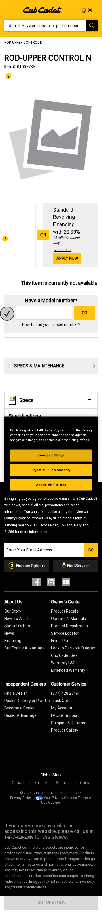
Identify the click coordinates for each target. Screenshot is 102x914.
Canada (19, 782)
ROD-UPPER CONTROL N (23, 43)
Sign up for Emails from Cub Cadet (51, 511)
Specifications (25, 416)
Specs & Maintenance (39, 365)
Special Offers (17, 626)
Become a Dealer (19, 708)
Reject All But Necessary (51, 470)
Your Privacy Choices (60, 798)
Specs (26, 400)
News (9, 633)
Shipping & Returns (68, 723)
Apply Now (67, 258)
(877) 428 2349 (64, 693)
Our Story (12, 611)
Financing (12, 640)
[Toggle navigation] (12, 10)
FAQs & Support (65, 715)
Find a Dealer (15, 693)
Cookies (54, 803)
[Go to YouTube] (66, 583)
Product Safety (64, 730)
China (85, 782)
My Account (61, 708)
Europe (40, 782)
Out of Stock (51, 902)
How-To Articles (18, 618)
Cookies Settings (50, 455)
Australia (64, 782)
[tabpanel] (51, 139)
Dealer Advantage (20, 715)
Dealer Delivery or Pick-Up (27, 700)
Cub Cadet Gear (65, 655)
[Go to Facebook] (36, 583)
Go (84, 313)
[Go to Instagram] (51, 583)
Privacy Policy (15, 518)
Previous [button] (8, 366)
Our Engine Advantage (24, 648)
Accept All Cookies (51, 484)
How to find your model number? (51, 324)
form (78, 518)
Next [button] (94, 366)
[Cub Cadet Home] (42, 9)
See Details (62, 250)
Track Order (61, 700)
